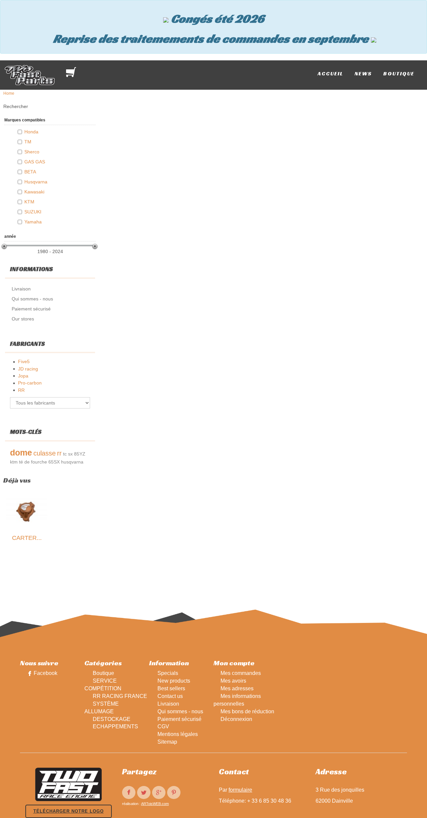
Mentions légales (177, 734)
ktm (14, 462)
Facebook (45, 673)
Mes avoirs (233, 681)
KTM (29, 201)
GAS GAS (34, 161)
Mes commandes (241, 673)
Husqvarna (35, 181)
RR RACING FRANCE (120, 696)
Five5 (24, 361)
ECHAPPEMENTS (115, 726)
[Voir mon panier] (72, 72)
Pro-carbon (30, 382)
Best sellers (171, 688)
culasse (44, 453)
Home (8, 93)
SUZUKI (32, 211)
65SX (54, 462)
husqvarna (72, 462)
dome (21, 452)
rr (59, 453)
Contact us (170, 696)
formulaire (240, 790)
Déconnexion (236, 719)
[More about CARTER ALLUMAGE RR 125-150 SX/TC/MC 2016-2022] (26, 511)
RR (21, 390)
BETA (30, 171)
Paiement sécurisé (179, 719)
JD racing (28, 368)
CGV (163, 726)
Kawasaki (34, 191)
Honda (31, 131)
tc (65, 454)
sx (70, 454)
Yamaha (33, 221)
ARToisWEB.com (155, 804)
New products (173, 681)
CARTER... (27, 538)
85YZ (79, 454)
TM (27, 141)
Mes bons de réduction (247, 711)
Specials (167, 673)
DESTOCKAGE (111, 719)
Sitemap (167, 742)
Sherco (31, 151)
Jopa (23, 375)
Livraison (168, 704)
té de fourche (33, 462)
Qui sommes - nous (180, 711)
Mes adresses (237, 688)
